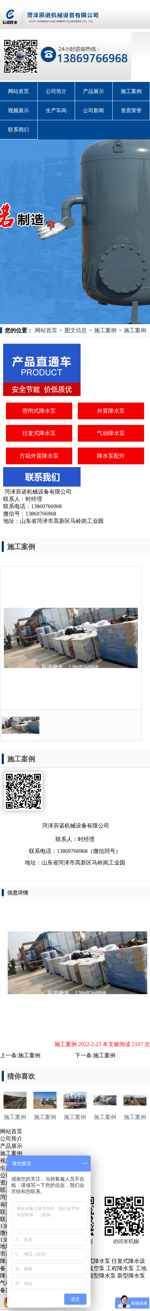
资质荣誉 (131, 110)
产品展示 (93, 91)
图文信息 (76, 330)
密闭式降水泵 (39, 411)
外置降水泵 (111, 411)
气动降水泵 (111, 433)
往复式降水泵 (39, 433)
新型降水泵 (131, 1276)
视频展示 (18, 110)
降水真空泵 (91, 1268)
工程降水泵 (120, 1268)
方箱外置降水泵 (39, 456)
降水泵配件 (111, 456)
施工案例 (131, 91)
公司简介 (56, 91)
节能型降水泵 (99, 1276)
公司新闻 (93, 110)
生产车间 (56, 110)
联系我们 (18, 129)
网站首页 (18, 91)
